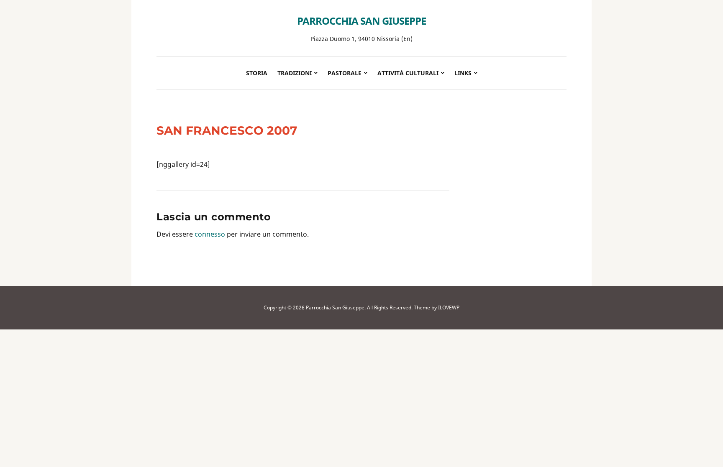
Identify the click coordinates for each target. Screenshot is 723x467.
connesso (210, 234)
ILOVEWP (448, 307)
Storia (256, 73)
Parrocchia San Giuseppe (361, 21)
